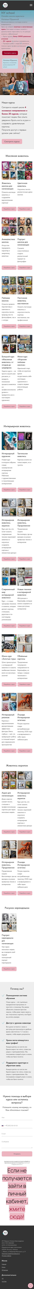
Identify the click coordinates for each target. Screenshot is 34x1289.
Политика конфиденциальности (11, 1253)
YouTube (4, 1281)
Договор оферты (6, 1256)
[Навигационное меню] (31, 5)
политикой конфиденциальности (21, 1163)
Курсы (3, 1267)
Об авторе (5, 1270)
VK (2, 1278)
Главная (4, 1264)
